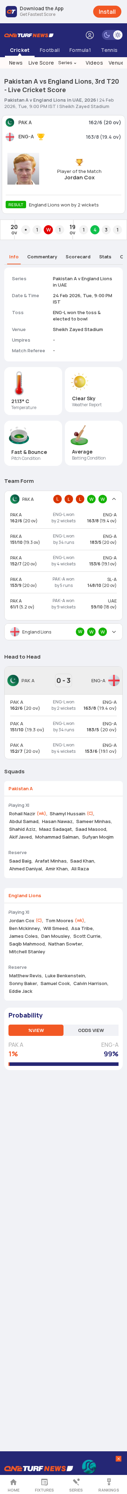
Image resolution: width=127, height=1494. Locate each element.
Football (50, 50)
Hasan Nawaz (57, 821)
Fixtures (44, 1490)
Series (67, 62)
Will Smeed (55, 928)
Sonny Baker (23, 983)
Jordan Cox (80, 177)
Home (13, 1490)
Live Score (41, 62)
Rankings (108, 1490)
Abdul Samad (23, 821)
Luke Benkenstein (65, 975)
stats (105, 256)
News (16, 62)
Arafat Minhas (51, 861)
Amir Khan (57, 868)
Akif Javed (20, 837)
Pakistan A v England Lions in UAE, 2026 (50, 100)
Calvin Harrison (90, 983)
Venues (118, 62)
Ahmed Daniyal (25, 868)
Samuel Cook (55, 983)
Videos (94, 62)
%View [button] (36, 1030)
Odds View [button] (91, 1030)
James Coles (23, 936)
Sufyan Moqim (98, 837)
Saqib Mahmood (27, 944)
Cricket (20, 50)
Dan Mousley (55, 936)
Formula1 (80, 50)
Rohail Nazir (22, 813)
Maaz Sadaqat (55, 829)
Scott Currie (87, 936)
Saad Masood (90, 829)
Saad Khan (82, 861)
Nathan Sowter (65, 944)
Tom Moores (59, 920)
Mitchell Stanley (27, 951)
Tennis (109, 50)
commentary (42, 256)
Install (107, 12)
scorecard (78, 256)
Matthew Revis (25, 975)
